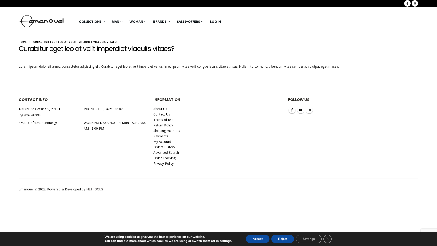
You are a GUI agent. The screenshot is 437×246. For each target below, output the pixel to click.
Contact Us (161, 114)
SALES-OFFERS (188, 21)
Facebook (292, 110)
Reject (282, 239)
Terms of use (163, 120)
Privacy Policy (163, 163)
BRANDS (160, 21)
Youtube (300, 110)
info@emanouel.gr (43, 122)
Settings (309, 239)
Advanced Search (166, 152)
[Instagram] (415, 3)
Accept (258, 239)
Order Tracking (164, 158)
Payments (160, 136)
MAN (115, 21)
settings (225, 241)
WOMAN (136, 21)
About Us (160, 109)
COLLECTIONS (90, 21)
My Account (162, 141)
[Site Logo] (42, 22)
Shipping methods (166, 130)
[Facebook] (407, 3)
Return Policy (163, 125)
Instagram (309, 110)
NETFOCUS (94, 189)
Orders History (164, 147)
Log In (215, 21)
